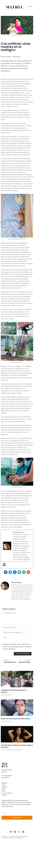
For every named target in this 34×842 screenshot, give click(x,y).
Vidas (3, 785)
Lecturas (4, 795)
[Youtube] (23, 832)
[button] (6, 572)
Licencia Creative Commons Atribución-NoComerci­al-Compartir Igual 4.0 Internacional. (15, 837)
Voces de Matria (7, 793)
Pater (3, 791)
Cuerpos (4, 787)
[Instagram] (19, 832)
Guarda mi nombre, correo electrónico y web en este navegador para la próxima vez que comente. (16, 646)
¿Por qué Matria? (7, 775)
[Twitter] (11, 832)
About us (4, 772)
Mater (3, 789)
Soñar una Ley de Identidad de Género (15, 719)
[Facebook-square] (15, 832)
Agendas (4, 783)
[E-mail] (4, 565)
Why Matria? (5, 777)
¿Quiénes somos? (7, 770)
